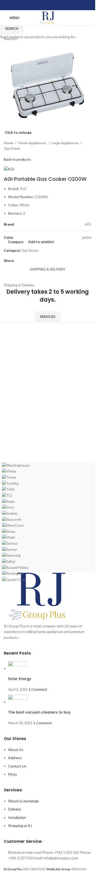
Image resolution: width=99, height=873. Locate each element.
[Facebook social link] (35, 5)
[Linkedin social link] (48, 5)
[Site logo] (47, 17)
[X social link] (42, 5)
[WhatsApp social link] (54, 5)
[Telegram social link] (60, 5)
